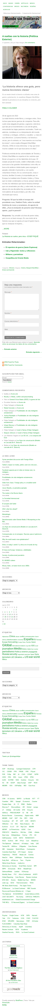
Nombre (8, 313)
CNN (3, 798)
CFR (33, 769)
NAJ (16, 824)
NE (27, 813)
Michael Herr (14, 957)
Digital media (29, 815)
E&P (11, 818)
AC (3, 783)
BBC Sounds (31, 888)
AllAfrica (5, 813)
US (26, 656)
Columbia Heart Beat (9, 852)
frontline (23, 780)
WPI (35, 866)
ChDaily (8, 810)
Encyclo (31, 780)
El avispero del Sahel (9, 504)
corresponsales (30, 636)
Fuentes (28, 642)
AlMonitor (5, 824)
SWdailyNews (15, 835)
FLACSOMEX (6, 924)
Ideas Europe (21, 783)
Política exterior (21, 652)
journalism (7, 648)
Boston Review (7, 815)
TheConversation (21, 883)
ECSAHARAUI (18, 894)
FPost (22, 841)
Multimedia (24, 6)
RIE (14, 774)
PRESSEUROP (15, 813)
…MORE (5, 229)
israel (36, 645)
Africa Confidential (25, 874)
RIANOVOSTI (29, 838)
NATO (21, 838)
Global (7, 645)
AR (24, 807)
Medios (32, 3)
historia (23, 268)
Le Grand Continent (19, 888)
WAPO (19, 798)
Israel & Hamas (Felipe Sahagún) (27, 430)
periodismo (8, 651)
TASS (32, 883)
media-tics (21, 863)
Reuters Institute (31, 877)
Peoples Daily (6, 804)
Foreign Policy (22, 642)
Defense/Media (7, 871)
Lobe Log (5, 883)
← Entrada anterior (9, 349)
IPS (31, 835)
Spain (32, 654)
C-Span (28, 891)
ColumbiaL (28, 927)
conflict (22, 636)
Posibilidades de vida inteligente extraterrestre (17, 477)
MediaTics (15, 832)
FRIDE (21, 771)
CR (17, 827)
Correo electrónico (12, 321)
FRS (9, 777)
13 (10, 614)
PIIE (3, 774)
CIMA (30, 832)
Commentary (18, 815)
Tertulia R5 (5, 846)
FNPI (28, 921)
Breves (16, 6)
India (32, 843)
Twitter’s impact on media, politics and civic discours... (20, 465)
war (31, 656)
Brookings (11, 769)
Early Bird (5, 860)
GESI (12, 883)
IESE (4, 921)
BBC (11, 801)
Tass (21, 860)
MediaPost (34, 841)
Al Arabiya (25, 843)
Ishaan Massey (9, 425)
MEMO (33, 880)
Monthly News (7, 874)
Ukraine (18, 657)
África (4, 659)
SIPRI (36, 774)
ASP (3, 769)
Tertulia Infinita (29, 857)
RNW (23, 804)
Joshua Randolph (9, 415)
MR (16, 841)
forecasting (12, 642)
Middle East (30, 649)
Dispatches (13, 955)
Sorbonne (15, 918)
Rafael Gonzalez (9, 408)
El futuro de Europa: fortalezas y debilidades (16, 550)
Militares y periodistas (14, 254)
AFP (21, 821)
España (17, 3)
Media (18, 648)
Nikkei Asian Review (9, 863)
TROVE (14, 855)
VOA (31, 818)
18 (5, 617)
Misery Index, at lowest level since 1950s (15, 566)
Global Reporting (7, 877)
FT (38, 798)
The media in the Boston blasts (12, 493)
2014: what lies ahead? (9, 509)
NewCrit (4, 857)
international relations (18, 645)
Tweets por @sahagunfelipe (11, 756)
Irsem (20, 777)
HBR (37, 815)
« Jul (3, 624)
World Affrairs (20, 849)
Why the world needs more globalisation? (15, 539)
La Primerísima (14, 829)
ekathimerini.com (7, 899)
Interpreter (10, 849)
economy (20, 639)
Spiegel (18, 801)
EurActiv (5, 827)
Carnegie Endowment (23, 769)
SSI (37, 780)
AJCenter (35, 921)
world (37, 656)
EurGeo (31, 855)
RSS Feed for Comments (13, 365)
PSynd (33, 771)
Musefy (6, 397)
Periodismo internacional (13, 945)
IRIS (14, 777)
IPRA (26, 777)
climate (17, 636)
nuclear (36, 649)
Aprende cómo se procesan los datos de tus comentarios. (21, 343)
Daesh (37, 636)
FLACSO (35, 918)
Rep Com (24, 827)
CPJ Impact (22, 852)
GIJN (15, 838)
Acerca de (6, 9)
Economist (26, 801)
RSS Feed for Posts (12, 362)
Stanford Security (8, 932)
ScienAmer (5, 821)
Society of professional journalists (13, 555)
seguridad (21, 654)
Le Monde (27, 798)
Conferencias (8, 6)
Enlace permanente (8, 270)
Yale (3, 918)
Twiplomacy (6, 855)
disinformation (12, 639)
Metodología (6, 514)
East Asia (32, 785)
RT (17, 821)
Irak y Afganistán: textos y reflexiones (20, 251)
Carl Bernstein (14, 982)
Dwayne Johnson (9, 433)
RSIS (17, 932)
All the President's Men (13, 980)
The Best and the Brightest (13, 968)
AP (13, 821)
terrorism (6, 657)
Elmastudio (6, 1002)
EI (23, 813)
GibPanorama (6, 838)
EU (35, 639)
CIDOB (9, 771)
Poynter (28, 860)
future (33, 642)
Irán (29, 645)
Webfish (10, 382)
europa (36, 807)
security (13, 654)
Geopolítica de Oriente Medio (17, 258)
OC (35, 835)
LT (3, 810)
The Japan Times (25, 885)
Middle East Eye (23, 880)
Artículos (24, 3)
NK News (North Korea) (9, 885)
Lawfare (16, 871)
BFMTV (33, 821)
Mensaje (8, 292)
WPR (4, 869)
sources (27, 654)
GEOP (13, 783)
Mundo (10, 3)
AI (18, 774)
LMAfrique (18, 857)
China (12, 636)
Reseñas (33, 6)
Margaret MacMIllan (32, 268)
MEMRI (4, 785)
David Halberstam (14, 970)
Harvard (34, 915)
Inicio (5, 3)
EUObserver (6, 888)
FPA (15, 771)
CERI (4, 777)
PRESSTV (5, 832)
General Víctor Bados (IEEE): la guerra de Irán (25, 399)
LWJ (37, 843)
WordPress (19, 1000)
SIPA (28, 915)
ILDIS (4, 780)
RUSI (35, 783)
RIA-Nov (23, 832)
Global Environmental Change (25, 899)
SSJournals (11, 869)
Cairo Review (32, 846)
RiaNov (29, 804)
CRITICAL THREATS (32, 897)
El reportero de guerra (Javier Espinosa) (21, 247)
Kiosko (13, 880)
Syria (37, 654)
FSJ (15, 874)
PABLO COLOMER (9, 108)
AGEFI (35, 874)
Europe (5, 642)
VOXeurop (25, 871)
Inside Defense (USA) (32, 894)
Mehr (11, 857)
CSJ (8, 918)
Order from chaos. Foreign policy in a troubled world (19, 483)
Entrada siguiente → (34, 352)
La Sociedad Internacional (10, 498)
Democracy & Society (9, 866)
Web (6, 329)
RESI (19, 869)
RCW (4, 841)
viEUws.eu (14, 860)
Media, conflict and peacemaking (22, 397)
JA (14, 804)
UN (23, 657)
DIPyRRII (11, 921)
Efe (21, 818)
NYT (33, 798)
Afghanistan (5, 636)
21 (12, 617)
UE (12, 657)
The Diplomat (6, 843)
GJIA (22, 918)
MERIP (4, 829)
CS (12, 824)
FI (18, 804)
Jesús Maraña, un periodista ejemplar (14, 488)
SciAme (10, 841)
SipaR (21, 927)
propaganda (32, 652)
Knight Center (14, 915)
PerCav (24, 835)
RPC (25, 818)
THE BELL (5, 902)
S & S (12, 827)
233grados (22, 846)
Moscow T (5, 807)
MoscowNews (15, 807)
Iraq (27, 645)
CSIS (23, 774)
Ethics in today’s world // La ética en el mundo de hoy (19, 545)
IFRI (27, 771)
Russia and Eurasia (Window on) (12, 891)
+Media (36, 832)
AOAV (23, 829)
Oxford (29, 807)
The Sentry (19, 897)
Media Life (23, 855)
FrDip (9, 774)
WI (7, 783)
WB (3, 849)
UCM (22, 915)
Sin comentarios (30, 42)
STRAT (29, 774)
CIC (3, 771)
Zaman (30, 852)
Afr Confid (16, 810)
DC (33, 824)
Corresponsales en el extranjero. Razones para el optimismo (22, 534)
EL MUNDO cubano (8, 560)
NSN (17, 780)
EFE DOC (5, 880)
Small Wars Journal (25, 866)
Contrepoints (31, 849)
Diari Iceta (5, 835)
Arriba (4, 1005)
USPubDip (18, 785)
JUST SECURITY (8, 897)
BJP (16, 818)
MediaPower (27, 869)
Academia (24, 929)
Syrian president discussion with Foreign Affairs (17, 459)
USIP (30, 783)
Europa (39, 639)
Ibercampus (20, 921)
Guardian (5, 801)
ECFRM (10, 780)
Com (29, 829)
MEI (25, 785)
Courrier (34, 801)
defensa (4, 639)
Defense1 (16, 843)
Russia (5, 654)
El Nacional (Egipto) (18, 902)
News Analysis (25, 824)
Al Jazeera (11, 798)
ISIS (33, 646)
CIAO (28, 918)
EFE (23, 810)
